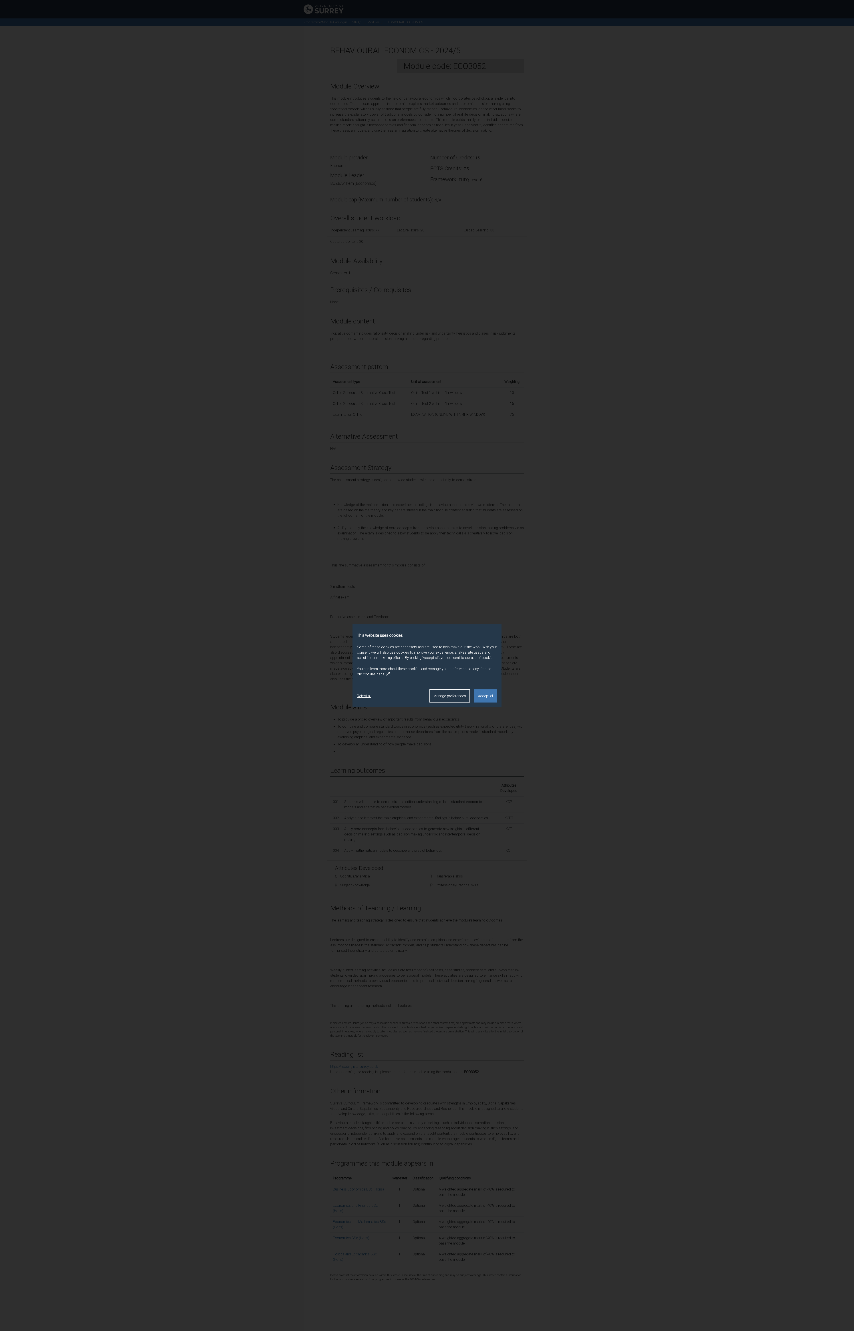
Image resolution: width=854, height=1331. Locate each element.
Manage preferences (449, 696)
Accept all (485, 696)
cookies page (374, 674)
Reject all (364, 696)
